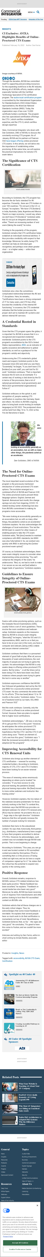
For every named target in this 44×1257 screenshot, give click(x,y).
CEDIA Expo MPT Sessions (18, 19)
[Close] (37, 1205)
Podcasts (4, 1163)
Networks (25, 1172)
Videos (3, 1172)
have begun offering (14, 141)
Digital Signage (27, 1166)
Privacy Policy (8, 1236)
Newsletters (25, 1194)
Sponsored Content (7, 1175)
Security (24, 1175)
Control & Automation (29, 1163)
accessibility (18, 958)
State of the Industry (7, 1200)
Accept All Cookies (20, 1243)
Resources (4, 1160)
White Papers (5, 1191)
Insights (6, 29)
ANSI (24, 345)
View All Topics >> (28, 1181)
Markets (24, 1169)
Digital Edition (5, 1197)
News (21, 953)
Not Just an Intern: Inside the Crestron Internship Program (27, 996)
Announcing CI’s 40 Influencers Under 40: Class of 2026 (27, 981)
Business (25, 1160)
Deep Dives (4, 1188)
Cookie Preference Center (20, 1249)
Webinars (4, 1194)
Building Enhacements (29, 1157)
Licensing (25, 1191)
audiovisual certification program (28, 97)
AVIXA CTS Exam (32, 958)
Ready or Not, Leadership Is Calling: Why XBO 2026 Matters (26, 1011)
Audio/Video (26, 1154)
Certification (7, 961)
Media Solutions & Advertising (31, 1188)
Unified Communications (30, 1178)
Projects (3, 1169)
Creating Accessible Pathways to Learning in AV (27, 1025)
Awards (3, 1166)
